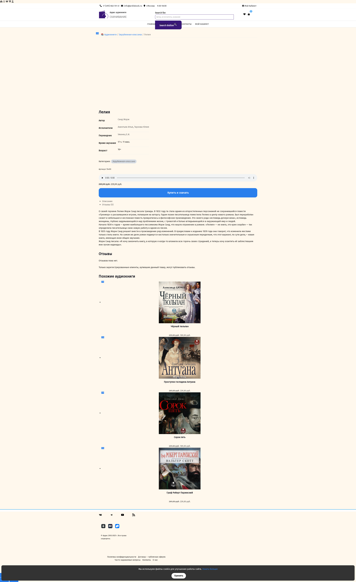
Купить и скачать (178, 192)
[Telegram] (111, 516)
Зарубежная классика (130, 34)
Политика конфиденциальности (121, 557)
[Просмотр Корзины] (249, 14)
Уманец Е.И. (124, 134)
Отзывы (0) (107, 204)
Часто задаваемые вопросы (127, 560)
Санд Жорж (123, 119)
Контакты (186, 24)
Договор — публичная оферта (151, 557)
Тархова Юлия (141, 127)
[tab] (179, 201)
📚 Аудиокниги (109, 34)
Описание (107, 201)
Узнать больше (210, 569)
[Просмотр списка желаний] (244, 14)
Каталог (164, 24)
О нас (174, 24)
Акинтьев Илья (125, 127)
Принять (178, 575)
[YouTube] (122, 516)
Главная (151, 24)
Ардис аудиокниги (118, 12)
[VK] (100, 516)
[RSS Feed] (133, 516)
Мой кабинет (250, 6)
